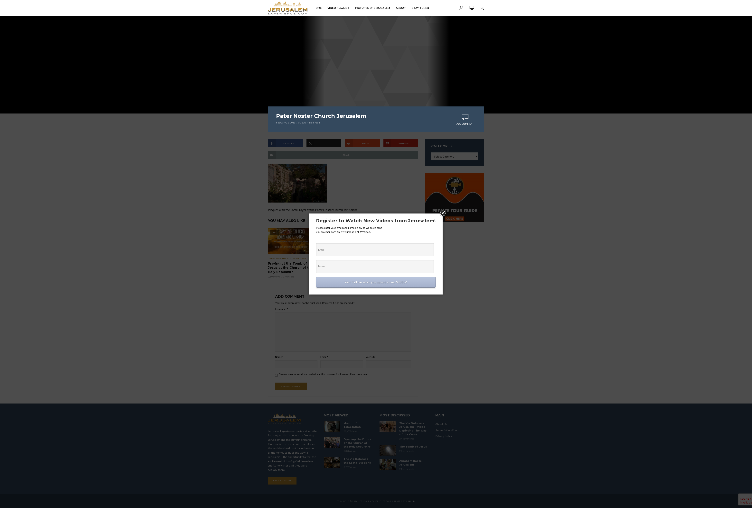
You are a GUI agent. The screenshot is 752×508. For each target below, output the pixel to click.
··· (436, 7)
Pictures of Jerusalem (372, 7)
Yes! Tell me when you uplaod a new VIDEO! (376, 282)
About (401, 7)
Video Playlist (338, 7)
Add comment (465, 123)
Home (318, 7)
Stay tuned (420, 7)
